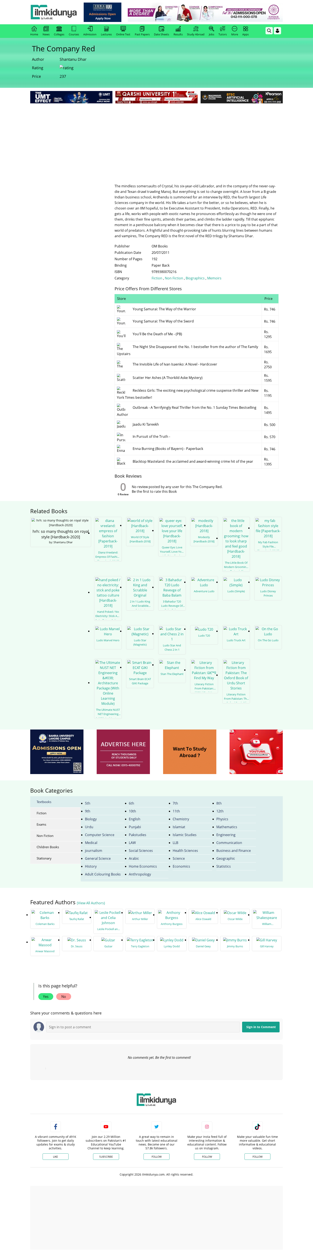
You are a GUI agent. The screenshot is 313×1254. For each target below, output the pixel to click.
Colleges (59, 34)
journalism (93, 850)
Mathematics (226, 827)
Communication (229, 842)
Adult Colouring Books (103, 874)
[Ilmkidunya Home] (53, 12)
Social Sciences (141, 850)
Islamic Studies (185, 834)
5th (87, 803)
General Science (98, 858)
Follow (157, 1157)
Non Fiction (174, 278)
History (91, 866)
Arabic (134, 858)
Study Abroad (195, 34)
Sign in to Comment (261, 1027)
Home (34, 34)
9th (87, 811)
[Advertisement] (156, 136)
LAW (132, 842)
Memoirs (214, 278)
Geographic (225, 858)
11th (176, 811)
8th (219, 803)
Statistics (223, 866)
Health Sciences (185, 850)
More (234, 34)
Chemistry (181, 819)
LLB (175, 842)
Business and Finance (233, 850)
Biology (91, 819)
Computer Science (99, 834)
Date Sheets (161, 34)
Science (179, 858)
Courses (74, 34)
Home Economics (143, 866)
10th (132, 811)
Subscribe (106, 1157)
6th (131, 803)
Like (55, 1157)
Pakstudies (137, 834)
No (63, 996)
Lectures (106, 34)
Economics (181, 866)
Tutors (222, 34)
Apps (245, 34)
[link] (102, 12)
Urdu (89, 827)
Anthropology (140, 874)
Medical (91, 842)
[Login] (277, 30)
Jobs (211, 34)
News (46, 34)
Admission (89, 34)
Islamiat (179, 827)
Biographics (195, 278)
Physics (222, 819)
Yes (46, 996)
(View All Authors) (91, 903)
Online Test (123, 34)
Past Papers (142, 34)
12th (220, 811)
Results (178, 34)
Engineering (225, 834)
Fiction (157, 278)
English (134, 819)
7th (175, 803)
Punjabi (135, 827)
